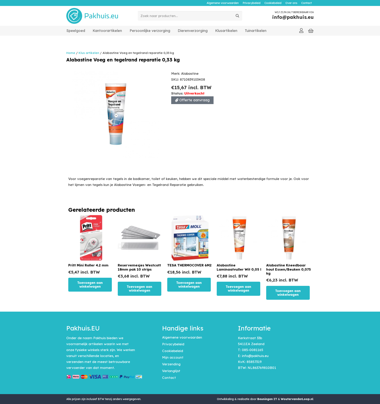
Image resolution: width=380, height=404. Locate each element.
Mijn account (172, 357)
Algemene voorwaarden (182, 337)
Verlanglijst (171, 371)
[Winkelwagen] (311, 31)
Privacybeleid (173, 344)
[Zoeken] (237, 16)
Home (70, 53)
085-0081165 (252, 350)
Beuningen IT (267, 399)
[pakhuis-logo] (92, 16)
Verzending (171, 364)
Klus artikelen (89, 53)
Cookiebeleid (172, 351)
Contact (169, 377)
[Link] (301, 31)
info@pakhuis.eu (255, 356)
